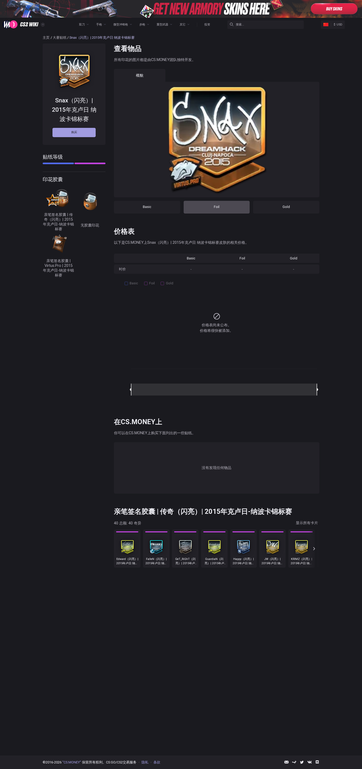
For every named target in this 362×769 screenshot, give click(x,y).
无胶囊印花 (90, 225)
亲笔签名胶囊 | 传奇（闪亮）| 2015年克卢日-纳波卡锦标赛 (58, 221)
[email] (286, 762)
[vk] (309, 762)
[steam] (294, 762)
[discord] (317, 762)
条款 (156, 762)
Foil (216, 207)
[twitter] (302, 762)
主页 (46, 38)
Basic (147, 207)
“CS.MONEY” (71, 762)
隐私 (145, 762)
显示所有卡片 (307, 523)
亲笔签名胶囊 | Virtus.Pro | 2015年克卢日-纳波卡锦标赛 (58, 267)
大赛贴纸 (60, 38)
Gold (286, 207)
